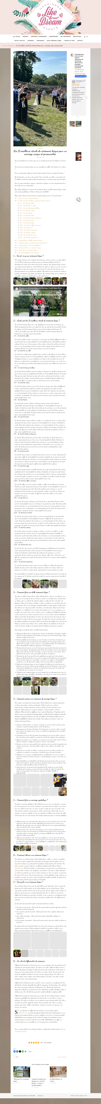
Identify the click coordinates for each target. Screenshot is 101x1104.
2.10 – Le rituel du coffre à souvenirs (30, 225)
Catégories (30, 41)
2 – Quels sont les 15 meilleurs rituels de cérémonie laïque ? (33, 201)
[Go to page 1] (77, 116)
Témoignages (40, 41)
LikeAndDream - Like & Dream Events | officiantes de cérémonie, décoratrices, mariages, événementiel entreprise (80, 61)
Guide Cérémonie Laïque (54, 41)
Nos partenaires (66, 36)
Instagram (81, 1095)
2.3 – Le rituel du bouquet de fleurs (30, 208)
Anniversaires (53, 36)
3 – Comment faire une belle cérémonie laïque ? (29, 240)
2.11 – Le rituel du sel (26, 228)
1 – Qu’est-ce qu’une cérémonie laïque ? (27, 198)
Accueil (18, 36)
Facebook (77, 1095)
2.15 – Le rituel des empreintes (28, 237)
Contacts (80, 41)
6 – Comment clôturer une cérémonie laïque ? (29, 248)
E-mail (85, 1095)
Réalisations (77, 36)
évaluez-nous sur (80, 76)
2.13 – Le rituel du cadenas (28, 232)
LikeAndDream (19, 868)
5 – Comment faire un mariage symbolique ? (28, 245)
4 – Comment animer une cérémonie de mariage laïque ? (32, 243)
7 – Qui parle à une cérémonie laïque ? (27, 250)
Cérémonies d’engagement (39, 36)
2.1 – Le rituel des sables (27, 203)
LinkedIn (72, 1095)
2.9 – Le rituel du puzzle (27, 223)
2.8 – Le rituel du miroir (27, 220)
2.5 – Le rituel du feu (26, 213)
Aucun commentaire (62, 1057)
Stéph (17, 1057)
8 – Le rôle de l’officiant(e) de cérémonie (27, 253)
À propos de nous (69, 41)
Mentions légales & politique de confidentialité (24, 1095)
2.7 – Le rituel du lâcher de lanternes (30, 218)
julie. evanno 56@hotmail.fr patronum (80, 81)
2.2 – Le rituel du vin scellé (28, 205)
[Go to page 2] (78, 116)
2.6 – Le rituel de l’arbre (27, 215)
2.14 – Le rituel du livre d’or (28, 235)
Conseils (40, 148)
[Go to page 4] (80, 116)
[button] (17, 281)
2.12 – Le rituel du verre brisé (28, 230)
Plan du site (40, 1095)
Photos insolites (19, 41)
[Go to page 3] (79, 116)
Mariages (25, 36)
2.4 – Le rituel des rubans (27, 210)
